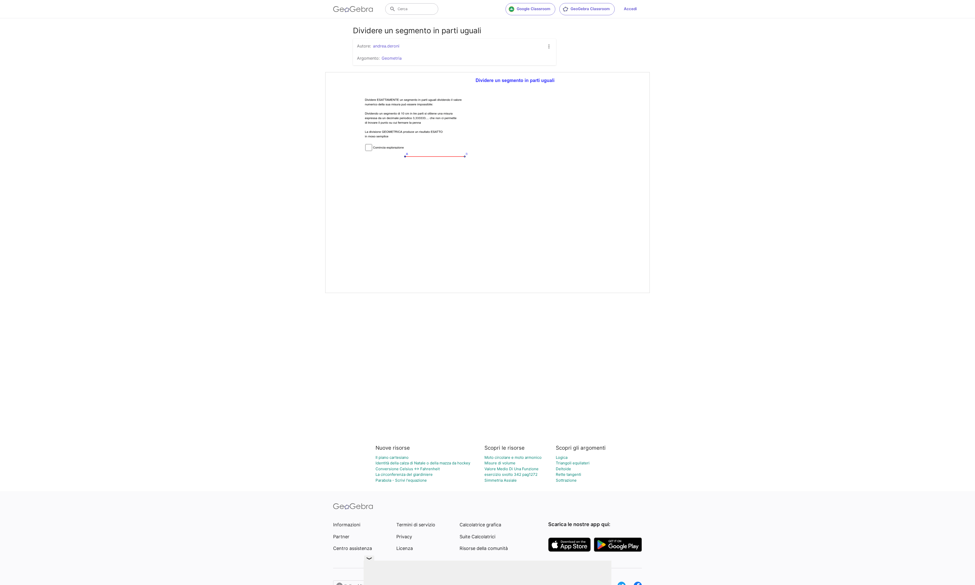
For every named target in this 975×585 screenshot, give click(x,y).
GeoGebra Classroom (590, 8)
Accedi (630, 8)
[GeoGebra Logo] (353, 9)
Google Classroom (533, 8)
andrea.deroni (386, 45)
